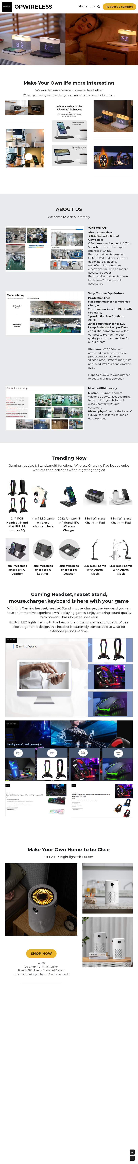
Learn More (19, 1142)
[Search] (98, 6)
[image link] (7, 6)
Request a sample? (119, 6)
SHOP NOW (41, 954)
